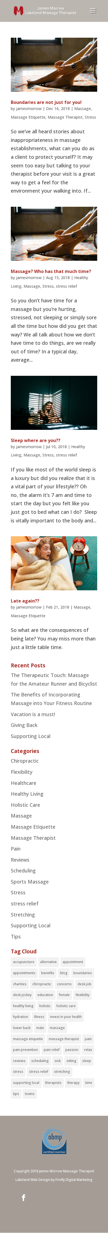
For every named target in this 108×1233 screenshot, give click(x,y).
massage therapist (64, 1039)
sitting (71, 1060)
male (40, 1027)
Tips (16, 936)
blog (64, 973)
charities (20, 984)
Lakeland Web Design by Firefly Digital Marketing (54, 1179)
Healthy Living (27, 793)
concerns (64, 984)
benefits (47, 973)
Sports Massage (30, 881)
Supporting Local (30, 736)
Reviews (20, 859)
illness (39, 1016)
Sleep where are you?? (35, 440)
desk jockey (22, 994)
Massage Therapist (65, 117)
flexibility (82, 994)
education (45, 994)
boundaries (82, 973)
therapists (53, 1082)
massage (57, 1027)
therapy (73, 1082)
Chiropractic (25, 760)
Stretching (23, 914)
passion (71, 1049)
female (64, 994)
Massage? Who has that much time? (51, 271)
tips (16, 1093)
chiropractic (41, 984)
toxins (30, 1093)
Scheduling (23, 870)
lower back (21, 1027)
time (88, 1082)
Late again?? (25, 601)
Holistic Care (25, 804)
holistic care (66, 1006)
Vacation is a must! (33, 714)
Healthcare (23, 783)
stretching (62, 1071)
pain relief (52, 1049)
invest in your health (66, 1016)
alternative (48, 961)
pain (88, 1039)
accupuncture (23, 961)
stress (18, 1071)
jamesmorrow (29, 108)
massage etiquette (28, 1039)
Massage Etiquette (28, 117)
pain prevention (25, 1049)
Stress (90, 117)
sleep (86, 1060)
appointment (73, 961)
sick (58, 1060)
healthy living (23, 1006)
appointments (24, 973)
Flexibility (21, 772)
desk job (84, 984)
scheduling (40, 1060)
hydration (20, 1016)
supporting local (26, 1082)
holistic (45, 1006)
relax (88, 1049)
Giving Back (24, 725)
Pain (15, 848)
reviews (19, 1060)
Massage (82, 108)
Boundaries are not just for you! (46, 102)
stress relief (66, 286)
